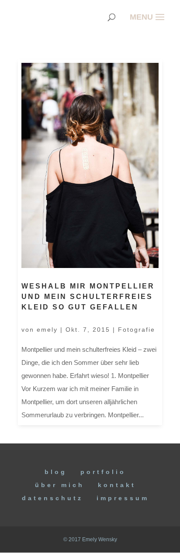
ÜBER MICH (59, 484)
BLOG (56, 471)
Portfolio (103, 471)
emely (47, 329)
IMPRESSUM (123, 498)
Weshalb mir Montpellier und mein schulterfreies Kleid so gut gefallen (88, 296)
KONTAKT (117, 484)
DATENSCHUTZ (52, 498)
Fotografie (136, 329)
